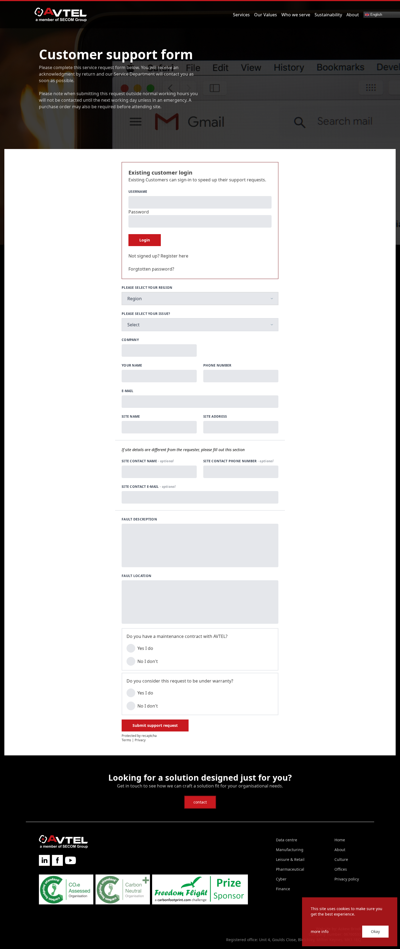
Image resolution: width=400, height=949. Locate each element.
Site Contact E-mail (149, 487)
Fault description (139, 519)
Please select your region (147, 288)
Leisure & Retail (290, 859)
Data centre (286, 839)
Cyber (281, 879)
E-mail (128, 391)
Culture (341, 859)
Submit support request (155, 725)
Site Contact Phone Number (238, 461)
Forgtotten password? (151, 269)
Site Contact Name (148, 461)
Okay (375, 931)
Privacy (140, 740)
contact (200, 802)
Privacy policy (346, 879)
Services (241, 15)
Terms (126, 740)
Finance (283, 888)
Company (130, 340)
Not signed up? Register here (158, 256)
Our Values (265, 15)
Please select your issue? (146, 314)
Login (144, 240)
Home (339, 839)
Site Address (215, 416)
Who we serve (295, 15)
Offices (340, 869)
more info (319, 931)
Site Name (131, 416)
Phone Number (217, 365)
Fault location (136, 576)
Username (137, 192)
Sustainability (328, 15)
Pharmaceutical (290, 869)
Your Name (132, 365)
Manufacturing (289, 849)
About (352, 15)
